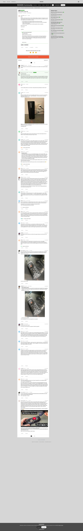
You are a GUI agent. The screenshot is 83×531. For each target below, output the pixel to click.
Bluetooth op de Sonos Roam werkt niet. (57, 12)
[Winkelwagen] (78, 1)
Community (18, 7)
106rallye (22, 323)
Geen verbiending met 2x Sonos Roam (56, 30)
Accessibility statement (48, 441)
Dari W (22, 72)
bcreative (22, 92)
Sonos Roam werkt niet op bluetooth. (56, 14)
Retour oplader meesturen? (55, 17)
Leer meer (8, 1)
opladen (22, 44)
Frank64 (22, 131)
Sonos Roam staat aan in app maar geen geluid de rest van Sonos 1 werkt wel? (57, 37)
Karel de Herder (23, 400)
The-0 (21, 222)
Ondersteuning (13, 1)
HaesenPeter (22, 15)
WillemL (22, 168)
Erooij (22, 200)
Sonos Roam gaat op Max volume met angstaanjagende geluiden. (56, 23)
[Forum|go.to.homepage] (24, 5)
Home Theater (53, 26)
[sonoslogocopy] (41, 1)
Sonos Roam (26, 44)
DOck (21, 379)
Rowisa (22, 84)
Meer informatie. (61, 525)
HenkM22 (22, 368)
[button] (57, 5)
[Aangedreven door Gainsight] (41, 440)
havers (22, 331)
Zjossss (22, 177)
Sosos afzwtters (23, 250)
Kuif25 (22, 191)
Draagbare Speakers (37, 7)
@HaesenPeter (25, 33)
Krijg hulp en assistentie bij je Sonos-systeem (27, 7)
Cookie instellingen (41, 441)
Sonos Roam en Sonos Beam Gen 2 (56, 28)
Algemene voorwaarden (35, 441)
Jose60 (22, 151)
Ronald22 (22, 65)
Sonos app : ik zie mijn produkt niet (56, 19)
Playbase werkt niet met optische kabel (57, 25)
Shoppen (4, 1)
